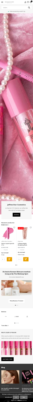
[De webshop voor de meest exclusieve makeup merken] (9, 2)
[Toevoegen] (9, 259)
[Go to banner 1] (16, 291)
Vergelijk (6, 249)
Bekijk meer (4, 225)
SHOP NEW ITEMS (7, 359)
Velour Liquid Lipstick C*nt (7, 244)
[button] (15, 305)
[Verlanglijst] (28, 2)
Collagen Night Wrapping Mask (22, 244)
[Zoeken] (29, 7)
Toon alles (4, 325)
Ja (16, 397)
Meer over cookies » (16, 400)
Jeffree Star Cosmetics (6, 241)
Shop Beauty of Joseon (16, 300)
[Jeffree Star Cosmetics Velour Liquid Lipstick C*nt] (8, 233)
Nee (24, 397)
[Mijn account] (25, 2)
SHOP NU (16, 214)
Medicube (20, 241)
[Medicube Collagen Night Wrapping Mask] (25, 233)
